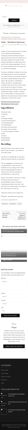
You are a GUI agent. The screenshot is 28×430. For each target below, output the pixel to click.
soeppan (9, 163)
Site (2, 307)
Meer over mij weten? (14, 346)
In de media (4, 373)
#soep (19, 203)
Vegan (15, 39)
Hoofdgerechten (6, 37)
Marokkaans (16, 37)
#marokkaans (13, 203)
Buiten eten (4, 370)
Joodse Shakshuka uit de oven (9, 255)
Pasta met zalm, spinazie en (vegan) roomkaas (13, 231)
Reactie (3, 278)
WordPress (17, 427)
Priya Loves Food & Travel (15, 424)
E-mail (3, 300)
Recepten (4, 39)
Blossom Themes (18, 426)
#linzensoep (4, 203)
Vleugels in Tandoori (7, 260)
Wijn (2, 383)
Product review (5, 376)
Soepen (10, 39)
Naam (3, 293)
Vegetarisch (22, 39)
